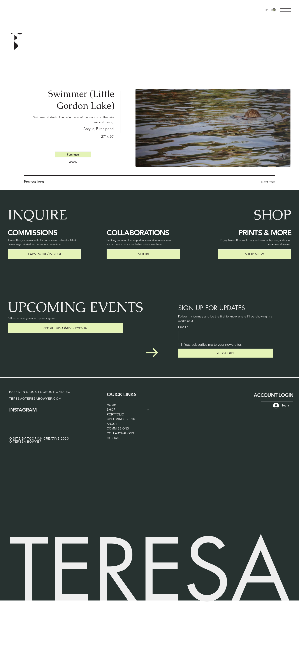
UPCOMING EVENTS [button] (121, 419)
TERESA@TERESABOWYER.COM (35, 399)
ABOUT (112, 424)
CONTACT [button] (114, 438)
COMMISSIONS (118, 428)
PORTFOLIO (115, 414)
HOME (111, 405)
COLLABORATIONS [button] (120, 433)
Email (183, 327)
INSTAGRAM (23, 410)
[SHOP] (148, 409)
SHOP (111, 410)
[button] (270, 10)
